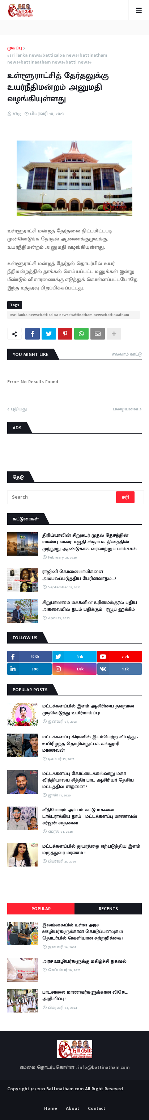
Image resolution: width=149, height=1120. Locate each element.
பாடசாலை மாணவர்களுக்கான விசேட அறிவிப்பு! (85, 995)
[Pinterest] (65, 334)
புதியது (19, 409)
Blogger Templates (74, 1096)
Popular (41, 909)
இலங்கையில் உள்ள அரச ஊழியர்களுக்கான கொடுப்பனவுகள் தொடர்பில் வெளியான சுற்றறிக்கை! (82, 932)
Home (50, 1108)
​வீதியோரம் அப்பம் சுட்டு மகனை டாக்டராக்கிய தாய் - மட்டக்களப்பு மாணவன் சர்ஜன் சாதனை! (89, 817)
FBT (97, 1097)
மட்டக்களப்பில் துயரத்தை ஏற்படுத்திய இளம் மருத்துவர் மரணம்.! (91, 849)
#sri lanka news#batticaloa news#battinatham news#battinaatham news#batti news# (57, 59)
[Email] (97, 334)
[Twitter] (49, 334)
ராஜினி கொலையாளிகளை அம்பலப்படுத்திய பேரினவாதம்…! (79, 574)
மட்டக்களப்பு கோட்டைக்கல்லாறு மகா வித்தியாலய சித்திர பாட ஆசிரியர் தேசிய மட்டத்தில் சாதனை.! (88, 780)
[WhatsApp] (81, 334)
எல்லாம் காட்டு (127, 354)
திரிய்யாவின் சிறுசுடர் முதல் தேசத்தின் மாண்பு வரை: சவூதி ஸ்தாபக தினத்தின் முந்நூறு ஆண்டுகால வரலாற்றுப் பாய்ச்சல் (89, 542)
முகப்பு (14, 48)
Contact (96, 1108)
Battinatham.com (65, 1089)
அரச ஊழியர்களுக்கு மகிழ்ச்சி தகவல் (84, 961)
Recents (108, 909)
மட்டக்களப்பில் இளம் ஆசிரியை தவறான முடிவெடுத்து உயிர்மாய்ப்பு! (88, 709)
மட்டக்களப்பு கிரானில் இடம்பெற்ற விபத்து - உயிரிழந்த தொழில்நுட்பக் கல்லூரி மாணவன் (90, 744)
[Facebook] (32, 334)
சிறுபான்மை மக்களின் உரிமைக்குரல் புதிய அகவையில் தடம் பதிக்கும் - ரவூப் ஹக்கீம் (89, 605)
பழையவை (125, 409)
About (72, 1108)
